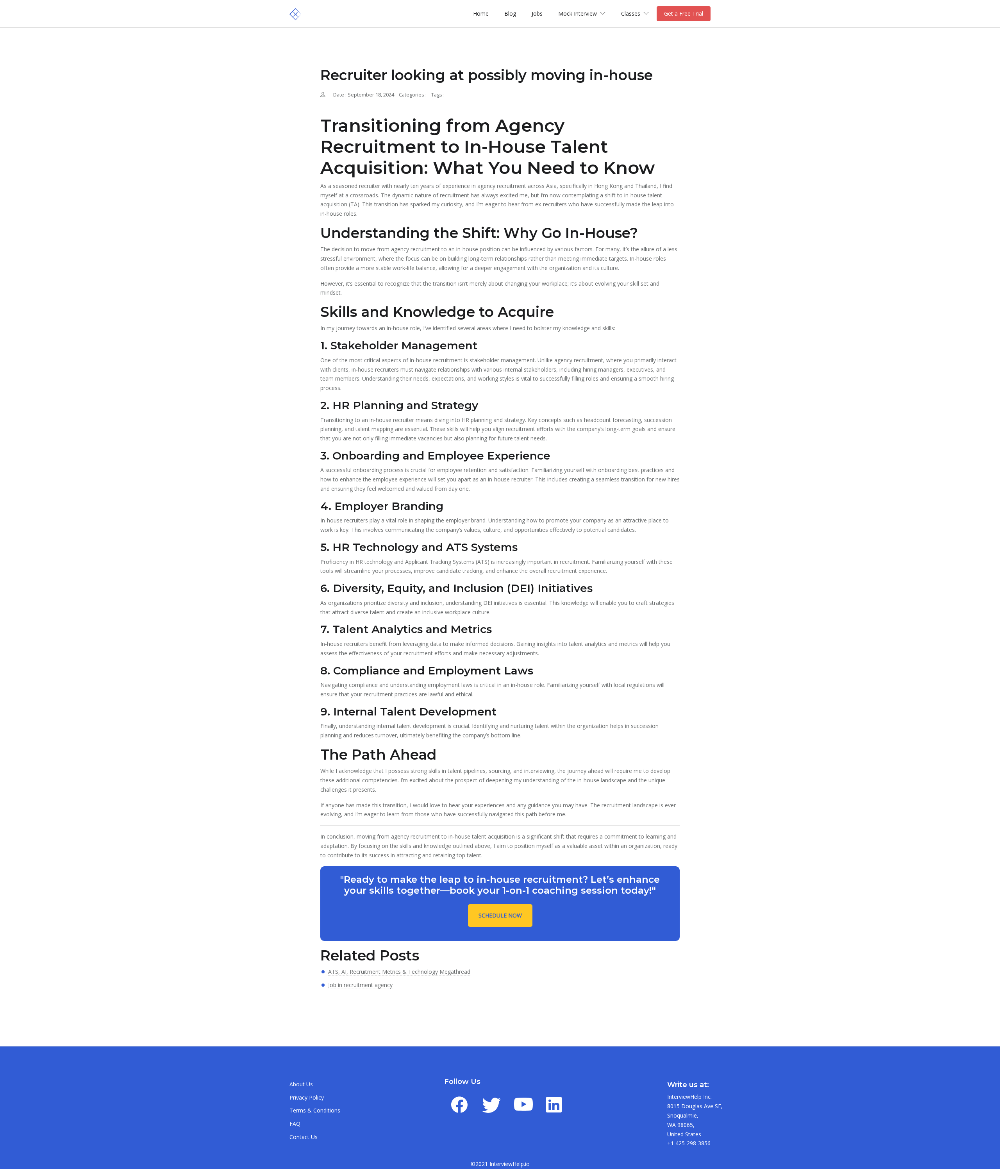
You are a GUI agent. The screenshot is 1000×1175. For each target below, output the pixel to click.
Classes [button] (631, 13)
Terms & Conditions (314, 1110)
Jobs (537, 13)
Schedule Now (500, 915)
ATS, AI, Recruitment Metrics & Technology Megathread (399, 971)
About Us (301, 1084)
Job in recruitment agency (360, 985)
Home (481, 13)
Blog (510, 13)
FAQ (294, 1123)
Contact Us (303, 1137)
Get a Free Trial (683, 13)
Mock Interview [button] (578, 13)
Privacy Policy (306, 1097)
